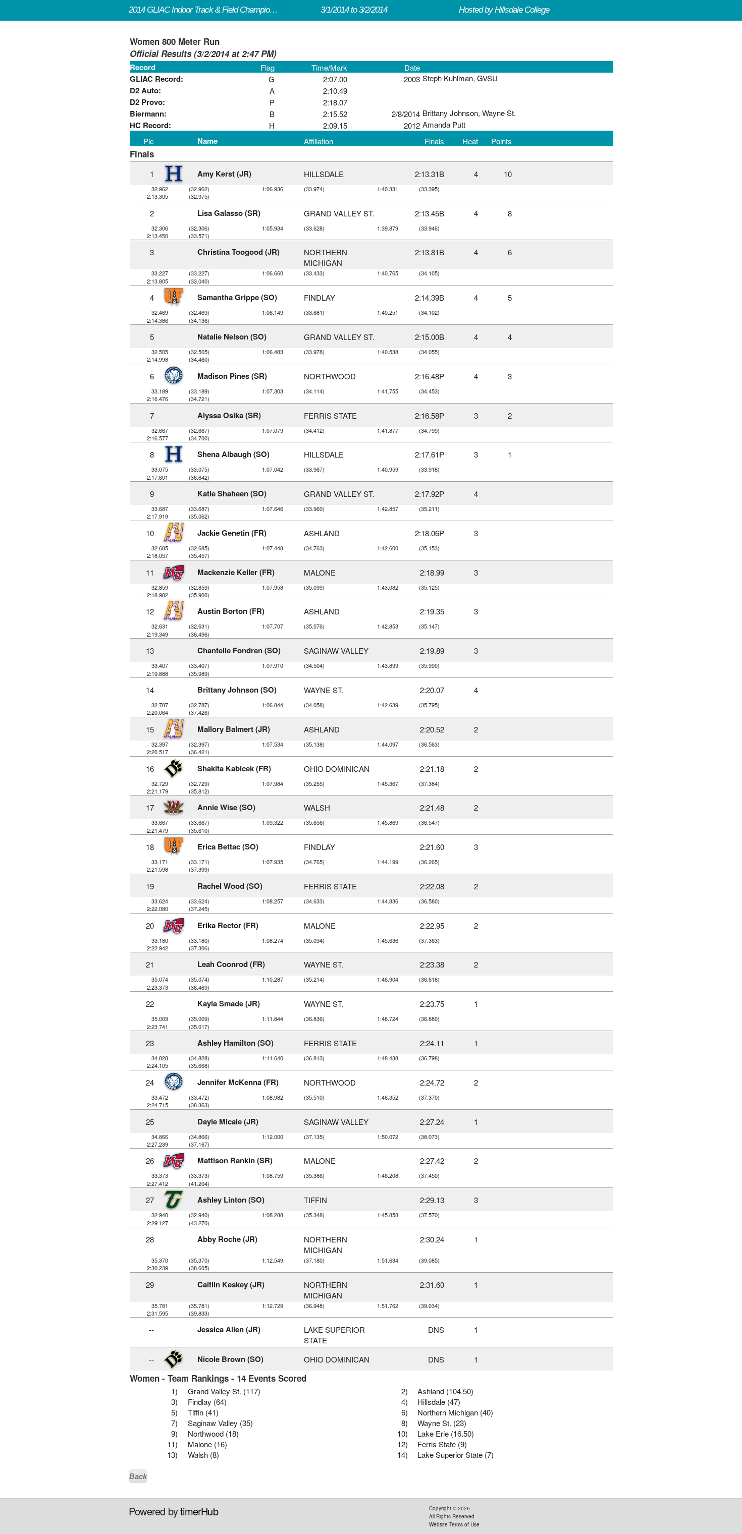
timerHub (199, 1511)
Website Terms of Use (454, 1524)
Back (138, 1476)
